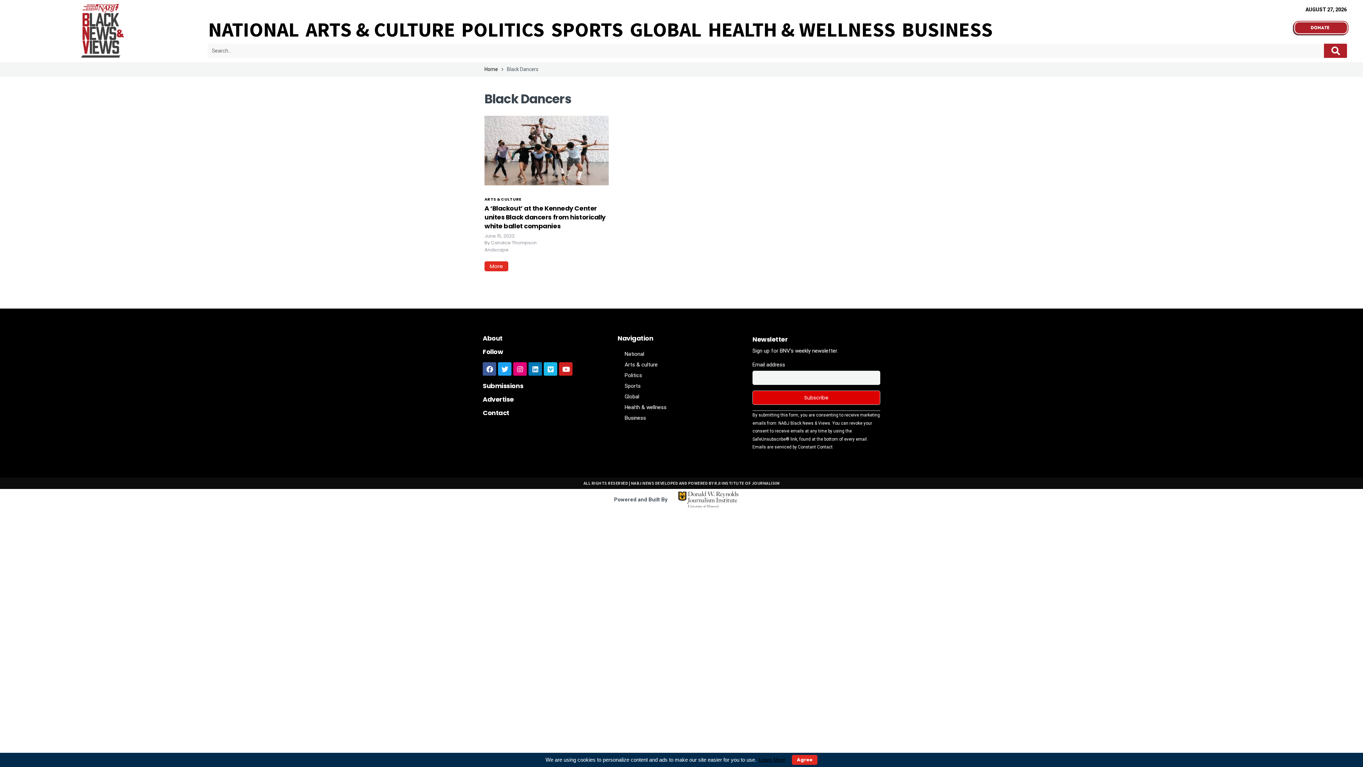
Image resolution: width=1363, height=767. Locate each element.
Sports (587, 29)
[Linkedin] (535, 369)
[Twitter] (504, 369)
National (253, 29)
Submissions (503, 385)
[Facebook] (489, 369)
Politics (502, 29)
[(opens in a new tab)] (547, 150)
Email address (768, 364)
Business (947, 29)
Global (666, 29)
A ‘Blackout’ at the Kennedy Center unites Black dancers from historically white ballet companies (545, 217)
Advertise (498, 399)
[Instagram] (520, 369)
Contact (496, 412)
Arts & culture (380, 29)
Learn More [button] (772, 760)
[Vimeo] (550, 369)
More (496, 266)
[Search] (1335, 51)
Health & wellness (802, 29)
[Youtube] (566, 369)
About (493, 338)
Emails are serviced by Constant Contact (792, 447)
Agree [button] (804, 759)
